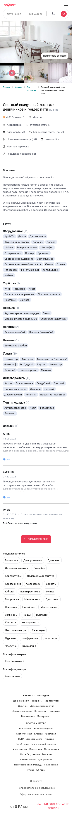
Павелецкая (35, 749)
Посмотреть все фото (54, 55)
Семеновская (51, 764)
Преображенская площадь (28, 764)
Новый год (28, 607)
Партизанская (51, 749)
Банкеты (51, 583)
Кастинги (10, 622)
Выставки (42, 614)
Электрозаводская (43, 728)
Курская (38, 733)
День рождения (32, 560)
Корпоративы (13, 575)
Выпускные (12, 599)
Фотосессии (33, 583)
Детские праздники (16, 568)
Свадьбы (39, 568)
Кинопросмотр (30, 622)
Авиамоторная (28, 759)
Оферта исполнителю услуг (36, 794)
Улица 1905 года (36, 770)
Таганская (47, 754)
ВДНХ (21, 739)
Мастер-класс (48, 607)
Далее (6, 459)
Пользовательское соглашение (36, 787)
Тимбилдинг (29, 645)
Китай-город (22, 744)
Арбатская (50, 733)
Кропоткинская (24, 733)
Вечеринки (11, 560)
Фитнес (50, 591)
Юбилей (9, 591)
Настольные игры (15, 630)
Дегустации (50, 638)
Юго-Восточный (14, 661)
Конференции (30, 638)
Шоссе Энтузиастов (30, 754)
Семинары (11, 614)
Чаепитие (10, 645)
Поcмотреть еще (38, 539)
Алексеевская (20, 749)
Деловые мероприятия (40, 575)
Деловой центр (34, 739)
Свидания (11, 607)
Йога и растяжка (30, 591)
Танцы (27, 614)
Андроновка (12, 676)
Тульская (49, 739)
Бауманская (25, 728)
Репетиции (38, 630)
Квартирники (13, 583)
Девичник (54, 560)
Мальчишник (32, 599)
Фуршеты (10, 638)
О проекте (36, 780)
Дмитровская (45, 759)
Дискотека (52, 599)
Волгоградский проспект (43, 744)
